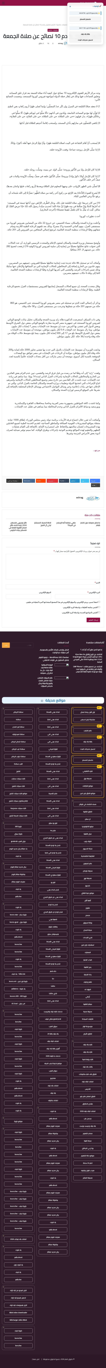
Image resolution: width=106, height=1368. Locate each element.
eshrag (60, 43)
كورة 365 (18, 826)
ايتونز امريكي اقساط (53, 867)
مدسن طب (88, 1118)
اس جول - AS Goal (18, 1003)
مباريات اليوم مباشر (53, 1126)
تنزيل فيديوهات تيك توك (18, 1305)
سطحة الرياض (18, 712)
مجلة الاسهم (87, 848)
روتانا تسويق (87, 922)
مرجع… (96, 450)
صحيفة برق (88, 778)
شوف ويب (88, 841)
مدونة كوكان (88, 870)
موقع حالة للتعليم (87, 1155)
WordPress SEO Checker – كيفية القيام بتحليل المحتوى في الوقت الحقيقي (54, 659)
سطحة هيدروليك (18, 734)
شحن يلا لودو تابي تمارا (53, 852)
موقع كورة (18, 1121)
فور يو (53, 882)
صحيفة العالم (88, 1177)
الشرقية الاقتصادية (87, 856)
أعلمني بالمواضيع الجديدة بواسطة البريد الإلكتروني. (80, 612)
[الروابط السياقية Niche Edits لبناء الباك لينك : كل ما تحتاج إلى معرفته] (62, 668)
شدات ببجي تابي (53, 734)
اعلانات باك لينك (53, 1085)
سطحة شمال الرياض (18, 741)
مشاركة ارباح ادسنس (87, 719)
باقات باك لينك (88, 1066)
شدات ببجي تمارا (53, 719)
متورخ (88, 907)
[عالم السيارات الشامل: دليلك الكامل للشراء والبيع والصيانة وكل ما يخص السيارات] (62, 681)
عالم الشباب (88, 730)
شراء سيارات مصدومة (18, 808)
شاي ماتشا (53, 993)
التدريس (87, 1089)
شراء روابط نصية (87, 1059)
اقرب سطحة (18, 763)
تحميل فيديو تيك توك (18, 1297)
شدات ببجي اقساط (53, 712)
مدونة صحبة (87, 1011)
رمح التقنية (87, 967)
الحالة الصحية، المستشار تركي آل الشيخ (42, 524)
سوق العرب (53, 1026)
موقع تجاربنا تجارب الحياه (53, 1063)
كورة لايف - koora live (18, 1191)
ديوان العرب (53, 1070)
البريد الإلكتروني (94, 592)
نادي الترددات (87, 937)
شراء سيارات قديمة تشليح (18, 815)
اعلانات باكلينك (53, 1100)
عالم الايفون (87, 863)
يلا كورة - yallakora (18, 988)
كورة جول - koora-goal (18, 922)
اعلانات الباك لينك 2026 (88, 1111)
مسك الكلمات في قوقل (87, 804)
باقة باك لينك (87, 741)
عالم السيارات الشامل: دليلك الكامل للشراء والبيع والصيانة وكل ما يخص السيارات (45, 682)
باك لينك (53, 1093)
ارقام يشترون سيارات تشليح (18, 800)
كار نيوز (87, 885)
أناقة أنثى (87, 900)
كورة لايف (18, 1029)
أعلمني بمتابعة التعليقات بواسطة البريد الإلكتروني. (80, 607)
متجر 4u (53, 830)
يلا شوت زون (18, 1264)
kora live (18, 1021)
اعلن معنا (36, 1359)
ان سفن (87, 819)
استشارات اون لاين (87, 944)
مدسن (87, 915)
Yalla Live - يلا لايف (18, 973)
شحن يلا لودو (53, 904)
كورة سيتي (18, 833)
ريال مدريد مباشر (53, 1140)
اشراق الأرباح (87, 1033)
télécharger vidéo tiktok (18, 1319)
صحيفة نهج (88, 878)
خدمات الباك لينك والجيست (53, 1011)
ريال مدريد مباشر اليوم (18, 866)
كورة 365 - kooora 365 (18, 996)
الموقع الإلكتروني (45, 592)
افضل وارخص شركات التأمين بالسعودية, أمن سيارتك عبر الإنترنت (54, 651)
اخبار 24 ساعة (87, 1163)
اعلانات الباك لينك (87, 1081)
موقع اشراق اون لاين (87, 793)
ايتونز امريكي (53, 749)
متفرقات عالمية (62, 24)
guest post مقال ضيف (53, 1019)
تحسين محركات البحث (87, 749)
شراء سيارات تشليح (18, 786)
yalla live (18, 896)
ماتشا (53, 986)
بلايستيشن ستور (53, 934)
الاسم (97, 582)
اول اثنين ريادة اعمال (87, 712)
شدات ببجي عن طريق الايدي (53, 837)
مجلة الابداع (88, 930)
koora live (18, 944)
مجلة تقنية (88, 1140)
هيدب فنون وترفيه (87, 1170)
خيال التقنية (88, 833)
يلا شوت (53, 1111)
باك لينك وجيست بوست (88, 1126)
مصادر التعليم (88, 1133)
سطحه (18, 719)
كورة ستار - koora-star (18, 914)
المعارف (88, 952)
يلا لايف (18, 856)
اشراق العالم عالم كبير (87, 1096)
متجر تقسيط (53, 793)
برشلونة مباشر (53, 1133)
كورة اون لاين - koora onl (18, 981)
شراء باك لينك (87, 1044)
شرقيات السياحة (87, 1019)
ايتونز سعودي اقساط (53, 756)
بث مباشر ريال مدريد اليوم (18, 848)
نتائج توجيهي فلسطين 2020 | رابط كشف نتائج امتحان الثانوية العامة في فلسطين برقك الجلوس (18, 526)
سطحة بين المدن (18, 726)
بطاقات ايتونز (53, 926)
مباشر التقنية (87, 1004)
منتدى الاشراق (87, 1103)
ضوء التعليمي (88, 771)
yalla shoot (53, 1118)
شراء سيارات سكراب (18, 778)
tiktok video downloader (18, 1312)
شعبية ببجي (53, 919)
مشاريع (53, 1078)
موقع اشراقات (87, 785)
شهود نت (87, 989)
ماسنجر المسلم (87, 760)
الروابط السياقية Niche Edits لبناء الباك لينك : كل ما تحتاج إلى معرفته (46, 669)
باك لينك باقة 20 (53, 1033)
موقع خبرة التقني (87, 893)
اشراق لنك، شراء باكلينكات (88, 1074)
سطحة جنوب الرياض (18, 756)
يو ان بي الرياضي (87, 1148)
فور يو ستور (53, 823)
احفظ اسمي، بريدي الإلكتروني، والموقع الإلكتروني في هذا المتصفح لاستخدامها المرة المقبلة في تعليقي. (62, 602)
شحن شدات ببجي (53, 889)
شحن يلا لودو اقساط (53, 763)
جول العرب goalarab (18, 841)
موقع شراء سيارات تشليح (18, 793)
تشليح (18, 771)
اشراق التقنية (87, 811)
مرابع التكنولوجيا (87, 826)
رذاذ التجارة (88, 974)
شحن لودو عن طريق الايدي (53, 911)
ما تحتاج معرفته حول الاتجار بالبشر (90, 524)
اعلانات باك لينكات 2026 (18, 1239)
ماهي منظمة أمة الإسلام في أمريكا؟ (66, 524)
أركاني (87, 996)
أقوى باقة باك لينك (53, 1048)
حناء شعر (53, 971)
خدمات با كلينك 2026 (53, 1056)
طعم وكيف (88, 981)
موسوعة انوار (88, 1026)
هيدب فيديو (87, 959)
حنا (53, 978)
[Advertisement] (53, 14)
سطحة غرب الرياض (18, 749)
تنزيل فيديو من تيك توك (18, 1290)
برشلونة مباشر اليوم (18, 874)
